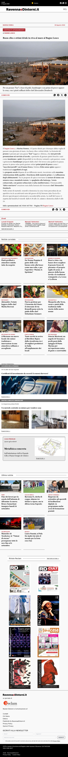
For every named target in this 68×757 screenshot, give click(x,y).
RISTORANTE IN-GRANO (8, 334)
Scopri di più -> (5, 396)
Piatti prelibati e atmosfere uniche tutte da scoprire (8, 262)
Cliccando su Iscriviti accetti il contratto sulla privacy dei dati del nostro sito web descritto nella (32, 741)
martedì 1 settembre (32, 222)
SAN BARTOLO (52, 300)
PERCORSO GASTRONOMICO (9, 258)
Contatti (5, 714)
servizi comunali (53, 495)
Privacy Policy (7, 723)
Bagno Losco (48, 205)
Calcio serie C (29, 495)
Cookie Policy (16, 754)
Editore (5, 719)
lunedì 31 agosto (7, 222)
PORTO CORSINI (29, 334)
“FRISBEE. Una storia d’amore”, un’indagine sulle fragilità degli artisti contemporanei (35, 225)
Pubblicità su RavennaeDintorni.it (14, 721)
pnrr (3, 495)
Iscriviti (61, 737)
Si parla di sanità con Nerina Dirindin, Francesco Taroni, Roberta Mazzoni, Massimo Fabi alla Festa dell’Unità (12, 225)
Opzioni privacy (8, 726)
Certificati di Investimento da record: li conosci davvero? (24, 374)
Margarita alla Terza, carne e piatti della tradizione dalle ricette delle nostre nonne (57, 306)
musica (27, 531)
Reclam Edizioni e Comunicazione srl (15, 709)
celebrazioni (5, 531)
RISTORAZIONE (29, 258)
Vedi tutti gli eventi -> (7, 229)
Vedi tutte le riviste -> (53, 558)
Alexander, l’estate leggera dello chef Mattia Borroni (9, 304)
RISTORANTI (4, 300)
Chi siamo (6, 716)
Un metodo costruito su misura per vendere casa (21, 408)
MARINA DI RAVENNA (54, 258)
